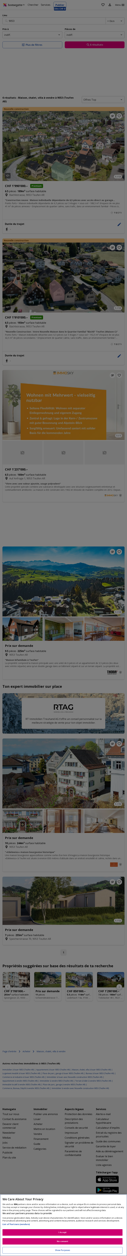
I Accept (62, 1232)
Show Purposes (62, 1250)
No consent (62, 1241)
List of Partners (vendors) (16, 1224)
